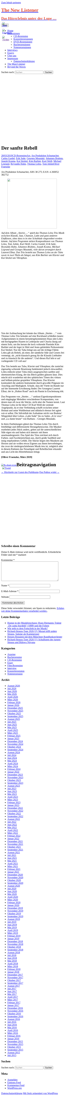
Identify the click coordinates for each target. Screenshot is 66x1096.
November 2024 (15, 744)
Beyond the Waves (16, 66)
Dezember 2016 (15, 1008)
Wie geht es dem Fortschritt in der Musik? (27, 628)
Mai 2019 (12, 927)
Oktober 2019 (14, 913)
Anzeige (11, 654)
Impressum (12, 58)
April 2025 (12, 730)
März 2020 (12, 899)
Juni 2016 (12, 1024)
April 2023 (12, 797)
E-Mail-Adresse (9, 591)
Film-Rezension (15, 665)
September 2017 (15, 983)
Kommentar (8, 560)
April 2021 (12, 863)
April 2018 (12, 963)
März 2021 (12, 866)
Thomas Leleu (34, 164)
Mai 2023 (12, 794)
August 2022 (13, 819)
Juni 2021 (12, 858)
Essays (10, 53)
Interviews (12, 50)
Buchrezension (14, 657)
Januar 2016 (13, 1038)
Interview (12, 668)
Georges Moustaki (36, 158)
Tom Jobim (47, 164)
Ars (28, 155)
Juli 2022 (11, 822)
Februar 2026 (13, 702)
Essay (10, 662)
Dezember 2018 (15, 941)
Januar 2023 (13, 805)
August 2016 (13, 1019)
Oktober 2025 (14, 713)
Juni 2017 (12, 991)
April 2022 (12, 830)
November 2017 (15, 977)
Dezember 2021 (15, 841)
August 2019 (13, 919)
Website (5, 597)
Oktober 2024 (14, 747)
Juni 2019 (12, 924)
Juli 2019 (11, 922)
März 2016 (12, 1033)
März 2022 (12, 833)
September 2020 (15, 883)
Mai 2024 (12, 760)
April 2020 (12, 897)
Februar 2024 (13, 769)
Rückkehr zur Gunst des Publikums (20, 472)
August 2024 (13, 752)
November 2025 (15, 710)
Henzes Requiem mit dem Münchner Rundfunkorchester (34, 636)
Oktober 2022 (14, 813)
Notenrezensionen (22, 47)
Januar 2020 (13, 905)
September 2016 (15, 1016)
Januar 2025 (13, 738)
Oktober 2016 (14, 1013)
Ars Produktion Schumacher (45, 155)
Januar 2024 (13, 772)
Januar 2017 (13, 1005)
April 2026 (12, 697)
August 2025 (13, 719)
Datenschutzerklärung (24, 61)
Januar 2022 (13, 838)
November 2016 (15, 1011)
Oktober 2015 (14, 1047)
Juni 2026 (12, 691)
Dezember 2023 (15, 774)
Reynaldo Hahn (18, 164)
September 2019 (15, 916)
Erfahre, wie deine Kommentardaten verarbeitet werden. (33, 609)
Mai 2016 (12, 1027)
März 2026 (12, 699)
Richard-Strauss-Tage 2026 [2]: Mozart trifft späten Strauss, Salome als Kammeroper (32, 632)
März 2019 (12, 933)
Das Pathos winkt (49, 472)
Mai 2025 (12, 727)
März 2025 (12, 733)
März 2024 (12, 766)
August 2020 (13, 885)
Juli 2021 (11, 855)
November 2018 (15, 944)
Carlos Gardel (8, 158)
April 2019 (12, 930)
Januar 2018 (13, 972)
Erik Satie (20, 158)
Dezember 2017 (15, 974)
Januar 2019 (13, 938)
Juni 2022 (12, 824)
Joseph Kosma (8, 161)
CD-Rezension (19, 155)
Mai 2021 (12, 860)
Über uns (11, 55)
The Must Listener (16, 64)
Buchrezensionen (22, 44)
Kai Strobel (22, 161)
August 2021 (13, 852)
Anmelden (12, 1079)
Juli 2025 (11, 722)
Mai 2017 (12, 994)
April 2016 (12, 1030)
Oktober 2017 (14, 980)
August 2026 (13, 685)
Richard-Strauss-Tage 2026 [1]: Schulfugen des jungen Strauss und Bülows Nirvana (33, 641)
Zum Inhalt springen (11, 2)
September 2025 (15, 716)
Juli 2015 (11, 1055)
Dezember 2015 (15, 1041)
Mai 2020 (12, 894)
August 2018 (13, 952)
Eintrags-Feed (14, 1082)
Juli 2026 (11, 688)
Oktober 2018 (14, 947)
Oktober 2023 (14, 780)
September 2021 (15, 849)
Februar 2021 (13, 869)
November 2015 (15, 1044)
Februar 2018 (13, 969)
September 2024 (15, 749)
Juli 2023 (11, 788)
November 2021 (15, 844)
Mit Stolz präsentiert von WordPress (40, 1093)
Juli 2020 (11, 888)
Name (5, 585)
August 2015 (13, 1052)
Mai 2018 (12, 961)
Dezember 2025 (15, 708)
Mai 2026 (12, 694)
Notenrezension (15, 674)
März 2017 (12, 999)
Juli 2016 (11, 1022)
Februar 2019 (13, 936)
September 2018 (15, 949)
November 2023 (15, 777)
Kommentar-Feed (15, 1085)
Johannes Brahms (54, 158)
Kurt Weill (47, 161)
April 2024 (12, 763)
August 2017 (13, 986)
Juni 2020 (12, 891)
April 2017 (12, 997)
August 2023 (13, 785)
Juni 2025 (12, 724)
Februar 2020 (13, 902)
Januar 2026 (13, 705)
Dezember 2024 (15, 741)
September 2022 (15, 816)
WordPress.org (14, 1088)
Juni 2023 (12, 791)
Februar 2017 (13, 1002)
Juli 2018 (11, 955)
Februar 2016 (13, 1036)
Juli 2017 (11, 988)
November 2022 (15, 810)
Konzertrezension (15, 671)
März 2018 (12, 966)
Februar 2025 (13, 735)
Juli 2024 (11, 755)
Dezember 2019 (15, 908)
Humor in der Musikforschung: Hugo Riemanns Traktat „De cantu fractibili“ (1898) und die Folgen (34, 624)
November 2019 (15, 910)
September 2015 (15, 1049)
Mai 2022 (12, 827)
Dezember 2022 (15, 808)
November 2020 (15, 877)
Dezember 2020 (15, 874)
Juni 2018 (12, 958)
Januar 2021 (13, 872)
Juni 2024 (12, 758)
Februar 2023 (13, 802)
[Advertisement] (33, 108)
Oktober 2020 (14, 880)
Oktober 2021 (14, 847)
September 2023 (15, 783)
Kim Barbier (35, 161)
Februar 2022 (13, 835)
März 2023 (12, 799)
